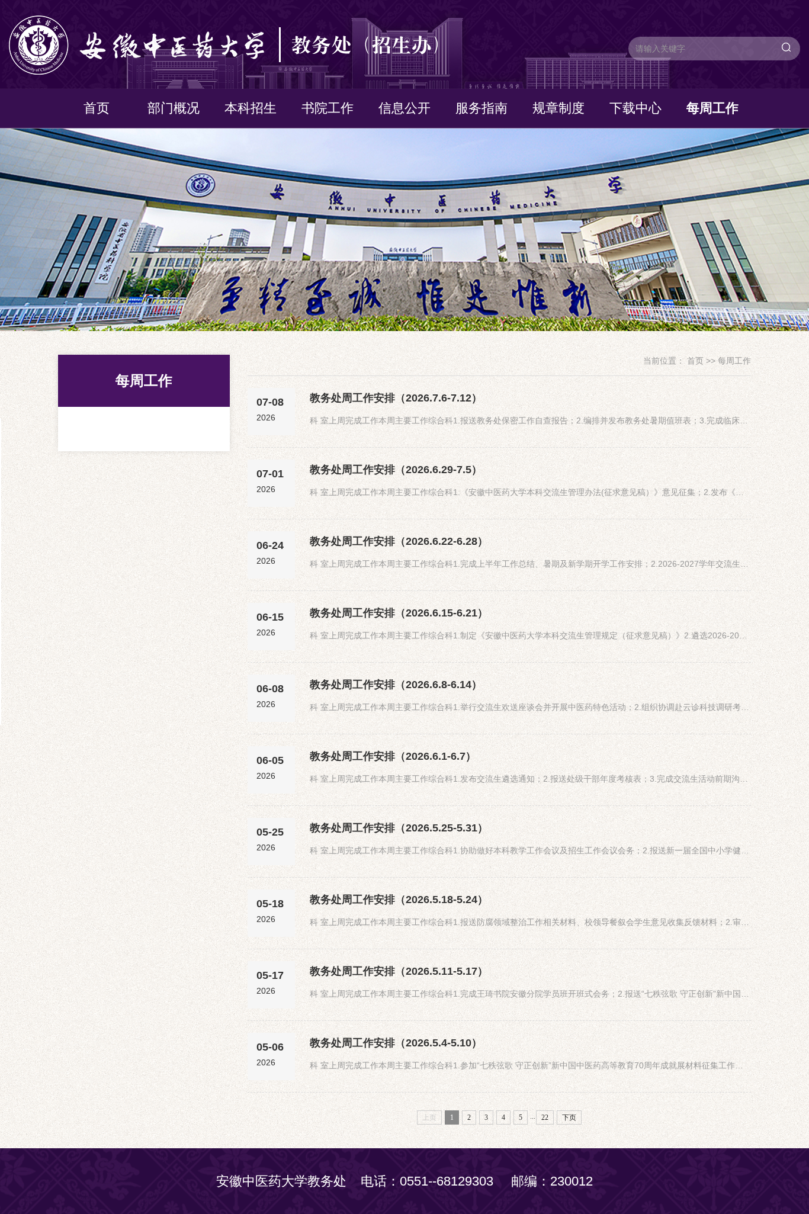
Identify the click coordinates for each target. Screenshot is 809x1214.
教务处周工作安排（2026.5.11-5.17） (399, 971)
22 (544, 1117)
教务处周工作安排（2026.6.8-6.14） (396, 684)
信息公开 (404, 108)
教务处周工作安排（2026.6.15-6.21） (399, 613)
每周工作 (712, 108)
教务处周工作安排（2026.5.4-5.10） (396, 1043)
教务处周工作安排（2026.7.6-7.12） (396, 398)
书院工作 (327, 108)
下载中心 (635, 108)
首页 (97, 108)
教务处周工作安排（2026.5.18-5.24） (399, 899)
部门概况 (173, 108)
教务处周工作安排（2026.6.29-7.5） (396, 470)
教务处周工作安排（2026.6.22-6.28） (399, 541)
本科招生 (250, 108)
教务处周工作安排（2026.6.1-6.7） (393, 756)
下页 (569, 1117)
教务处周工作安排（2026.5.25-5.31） (399, 828)
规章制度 (558, 108)
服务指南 (481, 108)
